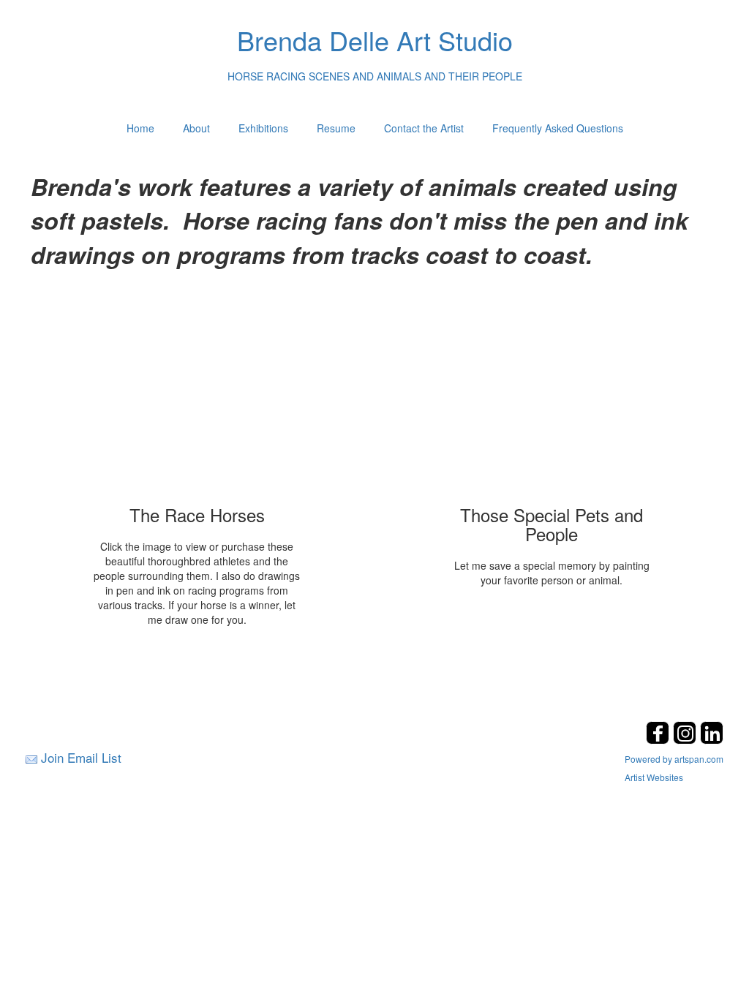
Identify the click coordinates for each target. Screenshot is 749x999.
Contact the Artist (424, 128)
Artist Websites (654, 777)
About (196, 128)
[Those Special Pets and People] (552, 399)
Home (140, 128)
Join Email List (81, 757)
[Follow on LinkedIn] (711, 740)
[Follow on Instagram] (686, 740)
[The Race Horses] (197, 399)
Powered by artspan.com (674, 759)
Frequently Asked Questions (557, 128)
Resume (336, 128)
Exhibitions (263, 128)
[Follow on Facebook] (659, 740)
